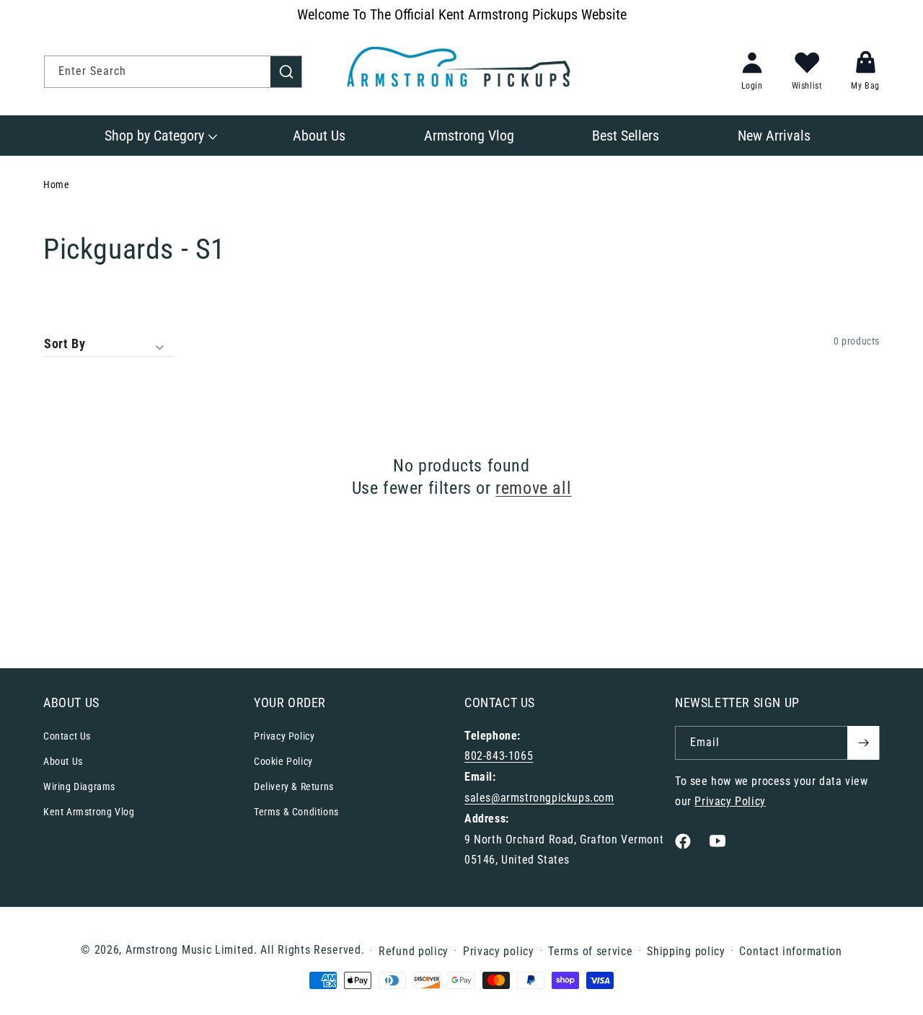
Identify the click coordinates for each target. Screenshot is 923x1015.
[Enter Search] (286, 71)
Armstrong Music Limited (189, 950)
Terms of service (590, 951)
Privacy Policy (284, 736)
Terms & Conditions (296, 811)
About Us (63, 761)
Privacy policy (498, 951)
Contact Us (67, 736)
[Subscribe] (863, 743)
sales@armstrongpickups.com (539, 798)
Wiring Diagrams (79, 786)
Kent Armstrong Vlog (88, 811)
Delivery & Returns (294, 786)
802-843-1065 (498, 756)
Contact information (790, 951)
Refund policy (414, 951)
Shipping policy (686, 951)
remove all (533, 488)
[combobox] (173, 72)
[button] (160, 135)
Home (56, 184)
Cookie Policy (283, 761)
